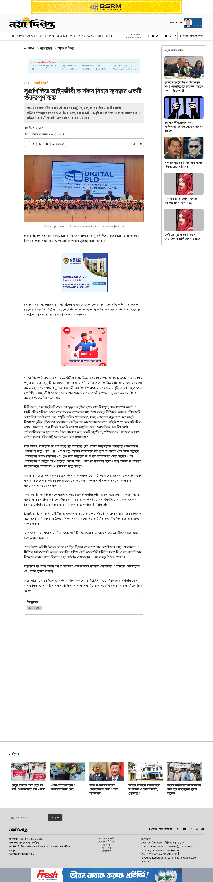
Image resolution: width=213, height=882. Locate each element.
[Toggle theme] (170, 36)
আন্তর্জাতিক (61, 35)
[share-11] (134, 144)
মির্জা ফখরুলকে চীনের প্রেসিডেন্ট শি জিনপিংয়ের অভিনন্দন (104, 811)
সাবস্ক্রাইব (55, 839)
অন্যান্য (109, 35)
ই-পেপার (184, 36)
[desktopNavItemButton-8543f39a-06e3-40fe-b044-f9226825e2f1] (114, 36)
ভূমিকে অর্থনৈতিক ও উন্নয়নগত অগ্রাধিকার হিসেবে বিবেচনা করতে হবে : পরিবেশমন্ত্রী (184, 86)
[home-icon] (13, 35)
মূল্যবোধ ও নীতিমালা (106, 863)
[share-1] (27, 144)
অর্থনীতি (81, 35)
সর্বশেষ (20, 35)
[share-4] (47, 144)
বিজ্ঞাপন (106, 866)
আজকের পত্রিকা (34, 35)
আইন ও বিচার (66, 48)
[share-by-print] (141, 144)
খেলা (72, 35)
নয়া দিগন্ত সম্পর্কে (106, 860)
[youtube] (153, 36)
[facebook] (148, 36)
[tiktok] (157, 36)
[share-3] (40, 144)
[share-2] (34, 144)
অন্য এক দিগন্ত (196, 36)
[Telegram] (166, 36)
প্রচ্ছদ (31, 48)
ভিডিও (100, 35)
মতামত (90, 35)
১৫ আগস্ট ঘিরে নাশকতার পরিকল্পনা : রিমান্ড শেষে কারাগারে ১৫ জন (184, 126)
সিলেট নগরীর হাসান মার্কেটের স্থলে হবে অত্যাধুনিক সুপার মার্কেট (184, 811)
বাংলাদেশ (49, 35)
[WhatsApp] (161, 36)
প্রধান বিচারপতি (34, 608)
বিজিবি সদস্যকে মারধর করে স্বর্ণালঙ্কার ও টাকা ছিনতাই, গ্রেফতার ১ (144, 811)
